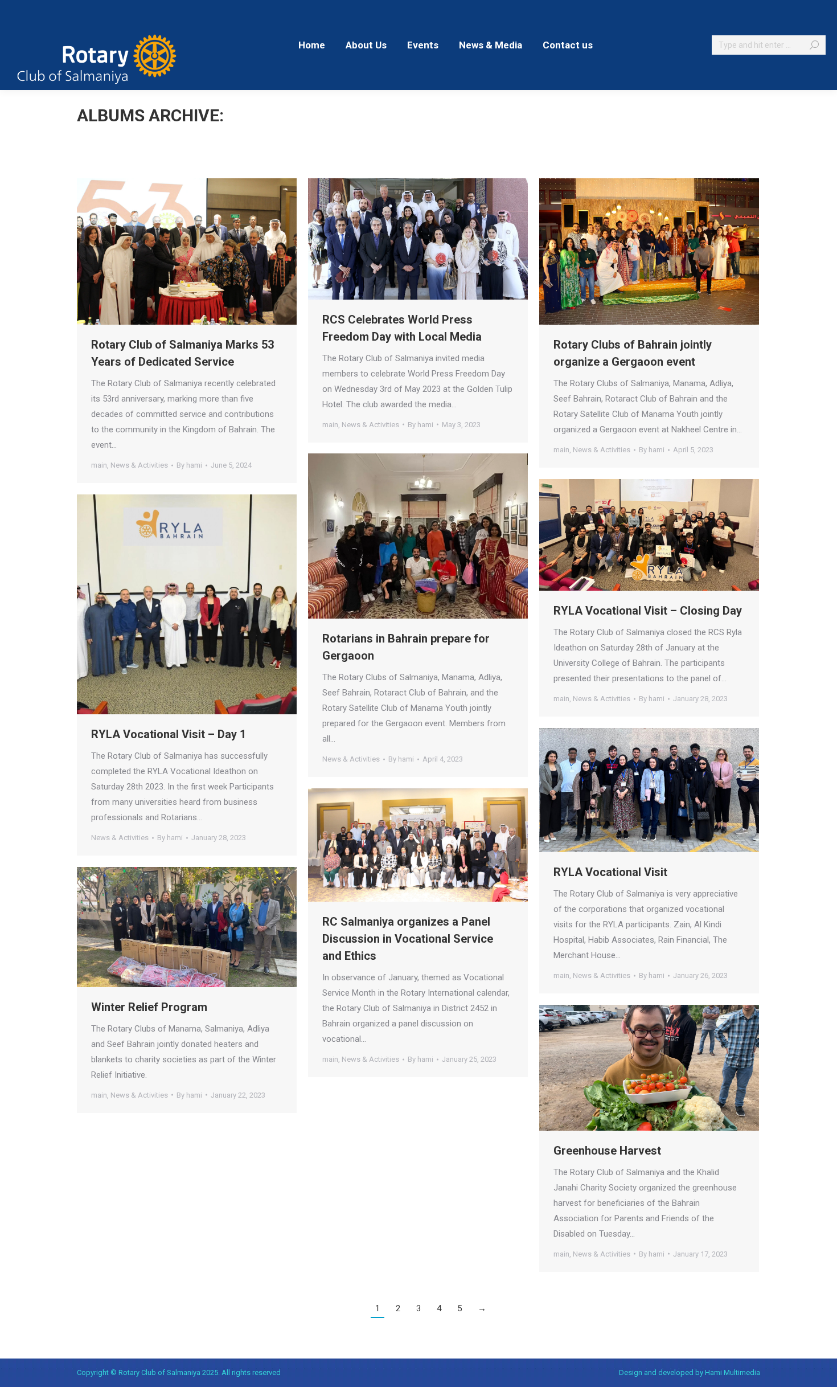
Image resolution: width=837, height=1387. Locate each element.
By (189, 465)
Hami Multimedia (732, 1372)
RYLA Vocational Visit (610, 872)
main (99, 465)
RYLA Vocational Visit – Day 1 (168, 734)
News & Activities (139, 465)
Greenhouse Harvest (607, 1150)
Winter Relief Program (149, 1007)
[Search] (814, 45)
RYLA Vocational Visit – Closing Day (647, 610)
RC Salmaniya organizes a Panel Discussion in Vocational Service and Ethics (407, 939)
